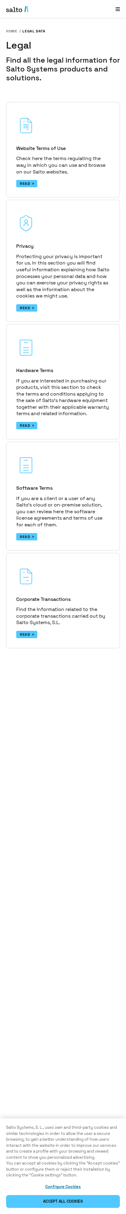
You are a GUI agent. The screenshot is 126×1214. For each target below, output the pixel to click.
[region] (63, 1166)
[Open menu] (118, 9)
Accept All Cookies (63, 1201)
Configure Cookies (63, 1186)
